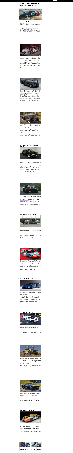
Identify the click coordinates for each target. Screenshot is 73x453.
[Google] (49, 0)
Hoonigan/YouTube (39, 194)
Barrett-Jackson (27, 198)
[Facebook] (47, 0)
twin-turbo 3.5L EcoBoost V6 (33, 201)
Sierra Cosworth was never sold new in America (26, 90)
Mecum (21, 294)
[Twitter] (48, 0)
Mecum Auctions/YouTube (39, 356)
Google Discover (32, 21)
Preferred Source (28, 21)
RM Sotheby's (40, 55)
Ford (40, 391)
